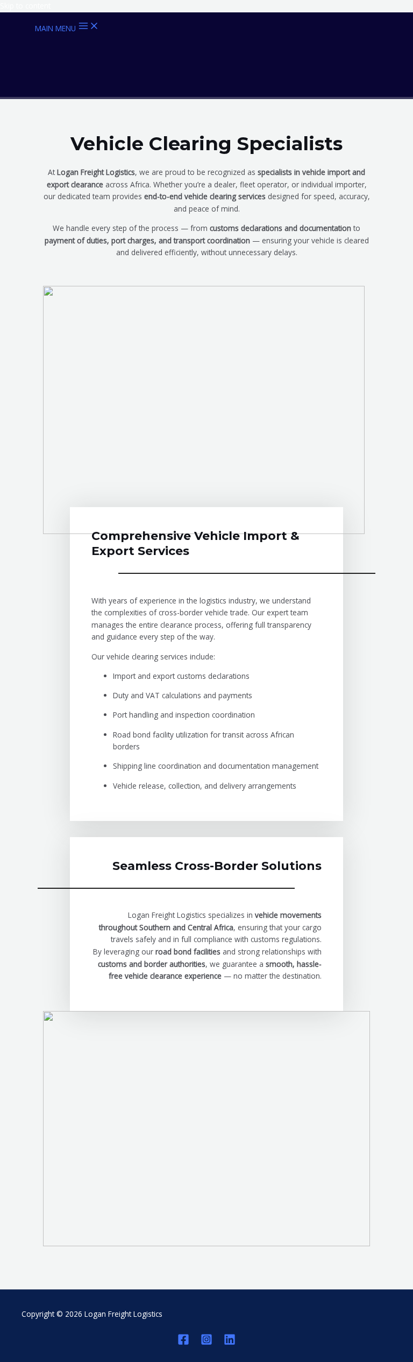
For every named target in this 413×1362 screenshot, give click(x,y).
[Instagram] (206, 1342)
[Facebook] (183, 1342)
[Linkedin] (230, 1342)
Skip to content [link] (25, 6)
